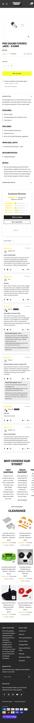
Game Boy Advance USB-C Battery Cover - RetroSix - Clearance (9, 535)
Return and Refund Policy (24, 649)
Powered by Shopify (20, 701)
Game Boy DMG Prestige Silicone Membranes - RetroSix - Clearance (25, 605)
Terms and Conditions (25, 638)
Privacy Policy (23, 641)
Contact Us (22, 631)
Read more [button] (8, 349)
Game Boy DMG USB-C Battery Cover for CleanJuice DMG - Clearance (9, 606)
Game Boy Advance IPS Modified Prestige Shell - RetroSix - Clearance (9, 569)
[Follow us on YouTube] (17, 694)
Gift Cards (22, 660)
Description (6, 96)
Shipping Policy (23, 644)
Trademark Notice (8, 182)
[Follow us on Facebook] (4, 694)
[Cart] (31, 4)
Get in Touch (22, 500)
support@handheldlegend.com (14, 343)
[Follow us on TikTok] (21, 694)
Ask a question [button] (17, 222)
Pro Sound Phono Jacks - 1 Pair (13, 146)
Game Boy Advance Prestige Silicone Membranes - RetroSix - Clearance (25, 570)
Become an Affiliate (25, 657)
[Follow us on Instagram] (13, 694)
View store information (11, 86)
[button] (9, 203)
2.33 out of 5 (22, 197)
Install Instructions (9, 157)
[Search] (7, 4)
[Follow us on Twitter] (9, 694)
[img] (8, 248)
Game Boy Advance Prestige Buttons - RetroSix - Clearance (25, 535)
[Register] (29, 676)
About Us (21, 634)
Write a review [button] (17, 217)
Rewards (21, 654)
